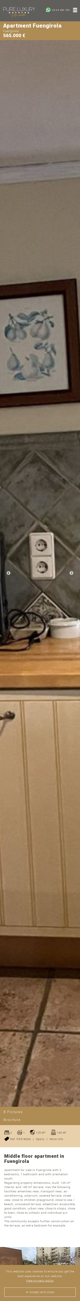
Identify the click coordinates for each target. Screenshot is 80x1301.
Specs (40, 1139)
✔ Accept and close (40, 1292)
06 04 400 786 (60, 10)
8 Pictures (13, 1112)
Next (71, 573)
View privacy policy (40, 1280)
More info (56, 1139)
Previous (8, 573)
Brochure (12, 1120)
